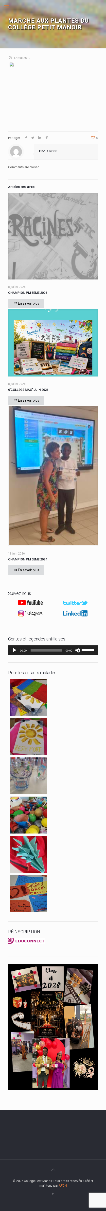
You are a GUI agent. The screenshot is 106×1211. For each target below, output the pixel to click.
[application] (53, 650)
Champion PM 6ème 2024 (27, 559)
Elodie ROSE (48, 151)
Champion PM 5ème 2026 (27, 293)
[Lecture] (14, 650)
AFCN (63, 1185)
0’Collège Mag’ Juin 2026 (28, 390)
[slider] (88, 649)
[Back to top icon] (53, 1169)
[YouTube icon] (53, 1194)
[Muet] (77, 650)
